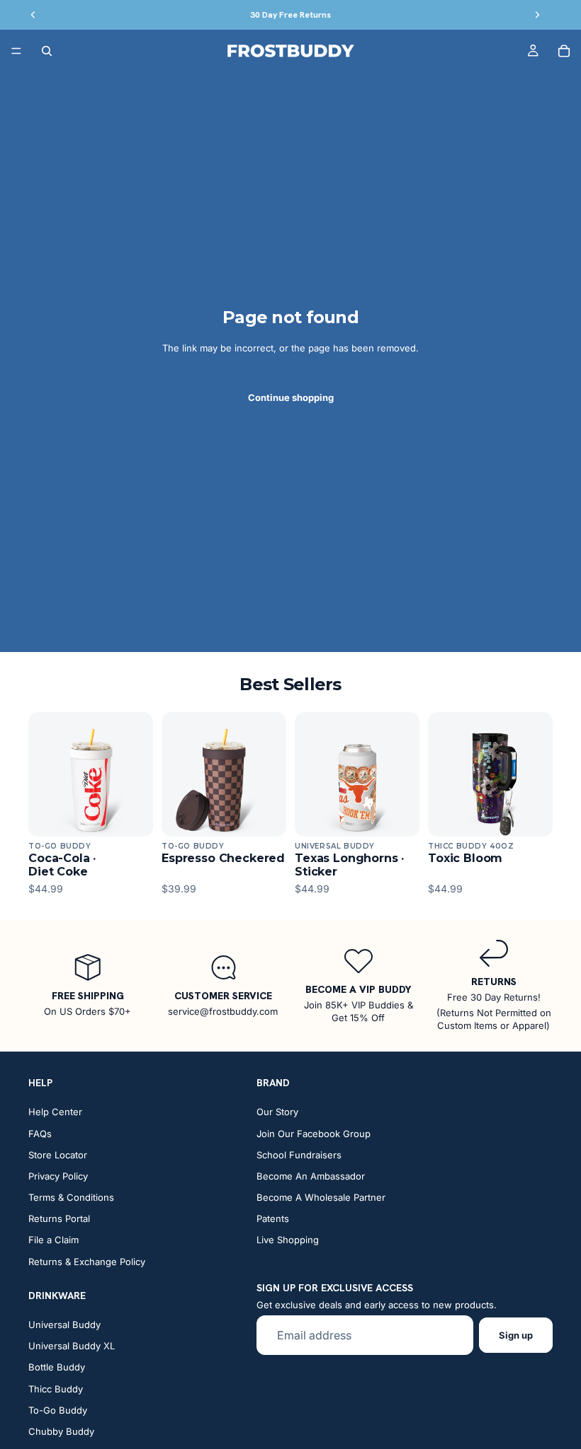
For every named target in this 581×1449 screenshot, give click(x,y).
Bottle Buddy (56, 1367)
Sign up (516, 1335)
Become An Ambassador (310, 1176)
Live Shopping (287, 1240)
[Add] (131, 814)
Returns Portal (59, 1218)
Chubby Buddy (61, 1431)
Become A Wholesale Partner (320, 1197)
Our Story (277, 1111)
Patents (272, 1218)
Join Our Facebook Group (313, 1133)
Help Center (55, 1111)
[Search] (46, 50)
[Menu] (16, 51)
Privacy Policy (58, 1176)
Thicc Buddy (55, 1389)
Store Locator (57, 1154)
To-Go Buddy (57, 1410)
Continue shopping (291, 397)
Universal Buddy (64, 1324)
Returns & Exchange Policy (86, 1261)
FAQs (40, 1133)
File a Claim (53, 1240)
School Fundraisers (299, 1154)
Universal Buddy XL (71, 1345)
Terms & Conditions (71, 1197)
